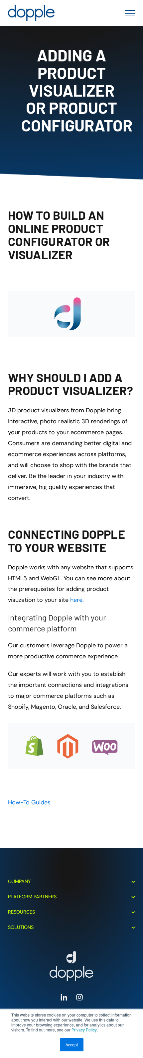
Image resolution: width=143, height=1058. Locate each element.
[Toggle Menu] (128, 13)
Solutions (21, 927)
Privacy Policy (84, 1029)
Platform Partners (32, 897)
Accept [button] (72, 1044)
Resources (21, 912)
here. (77, 600)
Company (19, 881)
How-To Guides (29, 802)
